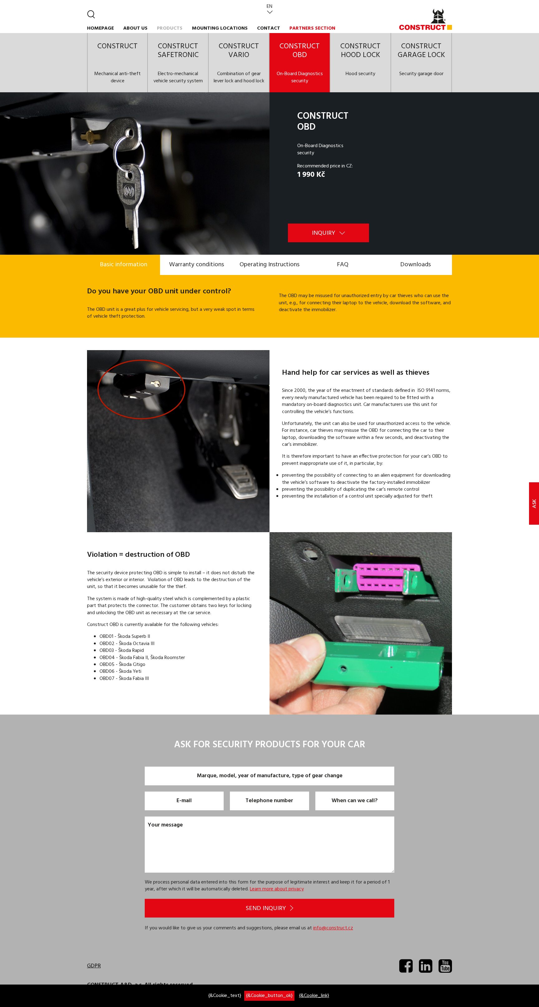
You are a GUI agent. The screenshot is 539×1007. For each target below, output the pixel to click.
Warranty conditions (196, 265)
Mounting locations (220, 28)
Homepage (100, 28)
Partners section (312, 28)
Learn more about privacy (277, 889)
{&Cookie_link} (314, 996)
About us (135, 28)
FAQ (342, 265)
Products (169, 28)
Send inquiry (267, 908)
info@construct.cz (333, 928)
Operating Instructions (269, 265)
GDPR (94, 966)
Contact (268, 28)
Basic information (123, 265)
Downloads (415, 265)
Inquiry (324, 233)
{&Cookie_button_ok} (269, 996)
